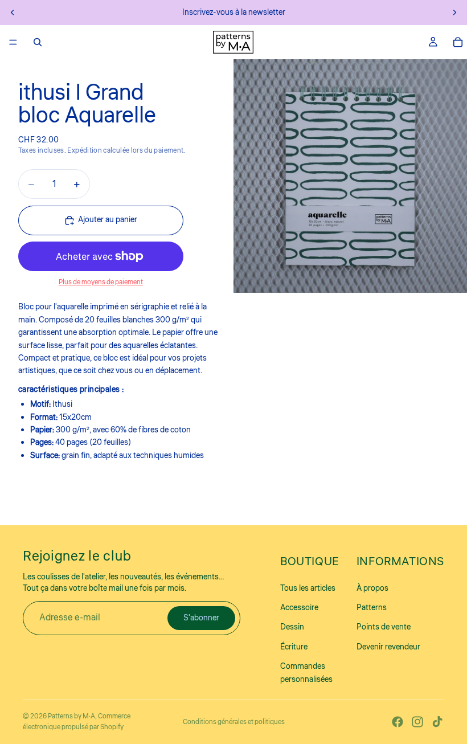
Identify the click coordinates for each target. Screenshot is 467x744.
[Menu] (13, 42)
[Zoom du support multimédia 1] (350, 176)
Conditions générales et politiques (234, 722)
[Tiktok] (437, 722)
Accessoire (299, 608)
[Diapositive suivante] (454, 12)
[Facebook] (397, 722)
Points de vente (384, 627)
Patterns (372, 608)
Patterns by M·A (71, 716)
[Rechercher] (37, 42)
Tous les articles (307, 588)
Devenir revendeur (388, 647)
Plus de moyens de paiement (101, 282)
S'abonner (201, 618)
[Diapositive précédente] (12, 12)
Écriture (294, 647)
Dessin (292, 627)
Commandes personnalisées (306, 673)
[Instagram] (417, 722)
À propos (372, 588)
